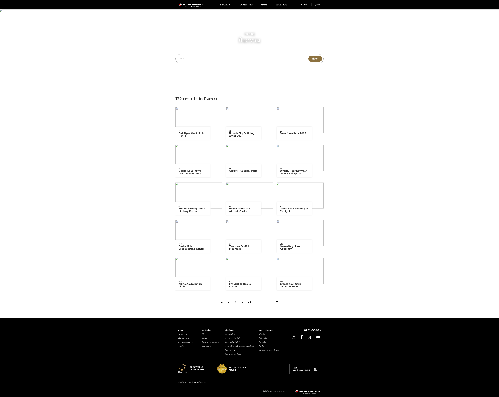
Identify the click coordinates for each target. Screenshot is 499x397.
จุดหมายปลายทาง (245, 4)
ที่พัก (203, 334)
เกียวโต (262, 334)
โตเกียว (262, 346)
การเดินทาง (206, 346)
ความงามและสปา (185, 342)
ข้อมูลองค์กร (230, 334)
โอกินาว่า (263, 338)
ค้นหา (303, 5)
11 (249, 301)
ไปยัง (301, 369)
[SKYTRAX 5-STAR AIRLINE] (231, 372)
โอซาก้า (262, 342)
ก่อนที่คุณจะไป (281, 4)
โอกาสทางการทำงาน (233, 354)
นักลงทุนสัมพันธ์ (231, 342)
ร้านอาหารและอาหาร (210, 342)
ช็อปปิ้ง (181, 346)
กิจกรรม (264, 4)
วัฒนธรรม (182, 334)
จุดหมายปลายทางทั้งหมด (269, 350)
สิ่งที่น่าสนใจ (225, 4)
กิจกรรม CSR (230, 350)
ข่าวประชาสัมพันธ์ (232, 338)
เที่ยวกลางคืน (183, 338)
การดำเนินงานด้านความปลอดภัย (238, 346)
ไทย (318, 5)
